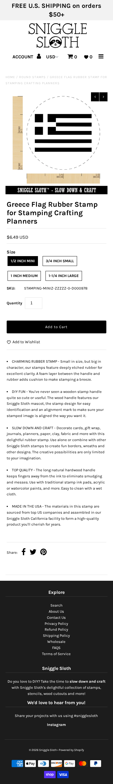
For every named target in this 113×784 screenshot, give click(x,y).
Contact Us (56, 617)
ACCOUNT (23, 57)
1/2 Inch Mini (23, 261)
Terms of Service (56, 654)
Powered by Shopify (71, 750)
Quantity (14, 303)
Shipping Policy (56, 635)
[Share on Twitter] (33, 552)
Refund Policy (56, 629)
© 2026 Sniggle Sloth (43, 750)
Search (56, 605)
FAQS (56, 647)
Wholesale (56, 641)
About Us (56, 611)
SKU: (11, 288)
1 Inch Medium (24, 276)
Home (10, 77)
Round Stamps (32, 77)
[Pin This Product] (43, 552)
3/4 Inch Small (60, 261)
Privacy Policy (56, 623)
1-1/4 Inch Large (64, 276)
